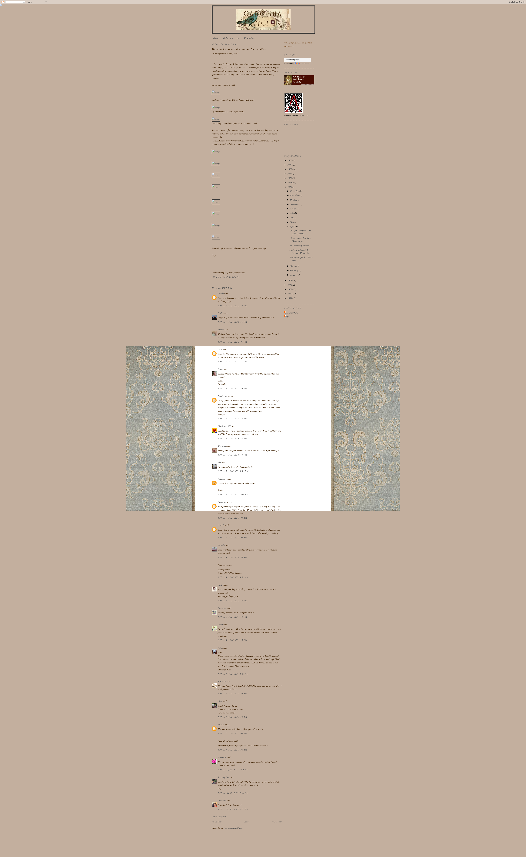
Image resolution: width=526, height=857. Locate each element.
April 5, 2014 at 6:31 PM (232, 438)
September (295, 204)
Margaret (222, 445)
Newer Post (216, 821)
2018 (290, 169)
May (292, 222)
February (294, 270)
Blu (219, 462)
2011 (290, 289)
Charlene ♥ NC (224, 426)
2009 (290, 298)
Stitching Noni (224, 777)
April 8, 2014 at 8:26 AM (232, 749)
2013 (290, 280)
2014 (290, 186)
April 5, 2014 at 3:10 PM (232, 361)
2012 (290, 284)
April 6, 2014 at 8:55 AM (232, 557)
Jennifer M (222, 395)
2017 (290, 173)
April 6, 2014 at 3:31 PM (232, 600)
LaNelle (221, 525)
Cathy (220, 369)
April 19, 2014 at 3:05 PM (233, 809)
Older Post (276, 821)
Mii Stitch (222, 681)
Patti (220, 647)
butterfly (221, 545)
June (292, 217)
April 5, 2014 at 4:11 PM (232, 418)
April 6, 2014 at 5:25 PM (232, 640)
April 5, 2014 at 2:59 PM (232, 321)
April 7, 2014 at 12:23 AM (233, 673)
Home (215, 37)
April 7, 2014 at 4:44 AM (232, 693)
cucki (220, 584)
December (294, 190)
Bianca (221, 329)
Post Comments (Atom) (233, 827)
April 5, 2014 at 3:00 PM (232, 341)
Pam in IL (222, 757)
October (294, 199)
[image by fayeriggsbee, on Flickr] (216, 92)
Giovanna (222, 608)
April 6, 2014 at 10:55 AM (233, 577)
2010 (290, 293)
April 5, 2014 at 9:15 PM (232, 454)
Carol (220, 624)
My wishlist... (249, 37)
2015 (290, 182)
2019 (290, 164)
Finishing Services (231, 37)
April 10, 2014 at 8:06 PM (233, 769)
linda (220, 349)
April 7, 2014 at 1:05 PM (232, 733)
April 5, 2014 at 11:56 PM (233, 494)
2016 (290, 178)
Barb (220, 313)
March (293, 265)
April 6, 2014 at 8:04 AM (232, 517)
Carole (221, 293)
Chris (220, 701)
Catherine (222, 800)
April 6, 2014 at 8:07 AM (232, 537)
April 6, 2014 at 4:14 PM (232, 616)
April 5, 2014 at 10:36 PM (233, 471)
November (294, 195)
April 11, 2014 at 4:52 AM (233, 792)
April (292, 226)
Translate (304, 63)
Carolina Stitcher (263, 18)
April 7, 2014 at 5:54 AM (232, 716)
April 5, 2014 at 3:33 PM (232, 388)
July (292, 213)
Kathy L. (221, 478)
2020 (290, 160)
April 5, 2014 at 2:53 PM (232, 305)
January (294, 274)
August (293, 208)
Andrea (221, 724)
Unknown (222, 501)
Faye (287, 316)
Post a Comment (219, 816)
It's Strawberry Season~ (300, 245)
